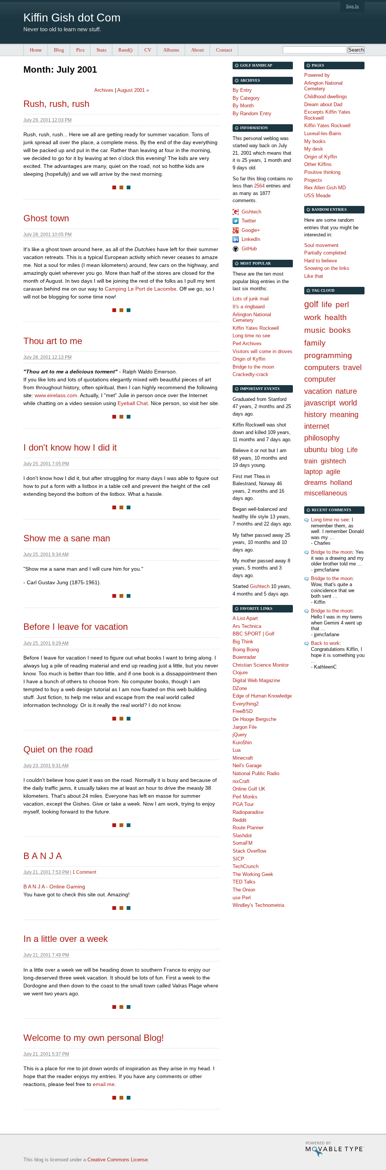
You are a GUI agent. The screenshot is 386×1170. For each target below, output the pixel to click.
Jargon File (245, 727)
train (310, 461)
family (315, 342)
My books (315, 141)
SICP (238, 859)
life (327, 304)
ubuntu (315, 449)
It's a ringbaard (249, 306)
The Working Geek (253, 874)
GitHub (249, 248)
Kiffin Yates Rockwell (327, 125)
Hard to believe (320, 261)
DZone (240, 688)
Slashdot (242, 835)
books (340, 330)
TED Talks (244, 882)
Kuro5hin (242, 742)
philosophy (322, 438)
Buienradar (244, 657)
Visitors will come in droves (263, 351)
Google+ (251, 230)
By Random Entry (252, 113)
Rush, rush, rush (56, 104)
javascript (320, 403)
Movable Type (335, 1149)
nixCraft (241, 781)
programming (328, 355)
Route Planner (248, 827)
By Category (246, 98)
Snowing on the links (326, 268)
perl (342, 304)
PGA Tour (243, 804)
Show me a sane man (66, 538)
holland (341, 482)
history (315, 414)
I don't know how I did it (70, 447)
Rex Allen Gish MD (325, 187)
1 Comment (84, 872)
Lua (236, 750)
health (336, 317)
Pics (80, 50)
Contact (224, 50)
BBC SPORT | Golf (253, 634)
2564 (259, 186)
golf (311, 304)
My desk (313, 149)
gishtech (333, 461)
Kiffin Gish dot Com (72, 17)
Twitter (249, 221)
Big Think (243, 641)
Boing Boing (246, 649)
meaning (344, 414)
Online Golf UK (249, 789)
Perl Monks (245, 797)
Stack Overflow (249, 851)
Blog (59, 50)
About (197, 50)
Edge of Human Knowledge (262, 696)
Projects (313, 180)
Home (36, 50)
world (348, 403)
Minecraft (243, 758)
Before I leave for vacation (75, 627)
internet (316, 426)
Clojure (240, 672)
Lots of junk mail (251, 299)
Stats (101, 50)
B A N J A (42, 856)
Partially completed (325, 253)
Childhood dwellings (325, 96)
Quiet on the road (58, 749)
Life (352, 450)
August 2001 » (133, 90)
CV (147, 50)
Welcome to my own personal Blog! (93, 1038)
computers (322, 367)
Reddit (240, 820)
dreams (315, 482)
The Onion (244, 890)
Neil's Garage (247, 765)
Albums (171, 50)
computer (320, 379)
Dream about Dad (323, 104)
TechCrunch (246, 866)
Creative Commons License (117, 1159)
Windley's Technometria (258, 905)
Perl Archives (247, 343)
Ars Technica (247, 626)
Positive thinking (322, 172)
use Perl (242, 897)
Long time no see (330, 520)
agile (333, 471)
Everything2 (246, 704)
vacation (318, 391)
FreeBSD (243, 711)
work (312, 317)
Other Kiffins (318, 164)
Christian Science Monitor (261, 665)
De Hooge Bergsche (254, 719)
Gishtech (251, 212)
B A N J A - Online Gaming (54, 887)
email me (104, 1084)
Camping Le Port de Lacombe (140, 289)
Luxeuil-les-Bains (323, 133)
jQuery (240, 734)
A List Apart (245, 618)
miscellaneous (325, 493)
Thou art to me (52, 341)
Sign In (352, 6)
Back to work (325, 643)
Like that (313, 276)
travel (352, 367)
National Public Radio (256, 773)
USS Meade (317, 195)
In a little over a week (65, 939)
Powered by (317, 75)
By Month (243, 105)
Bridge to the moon (331, 552)
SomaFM (243, 843)
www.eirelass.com (56, 395)
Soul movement (321, 245)
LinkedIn (251, 239)
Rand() (125, 50)
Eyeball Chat (133, 403)
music (315, 330)
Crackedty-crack (250, 374)
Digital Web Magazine (256, 680)
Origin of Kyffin (320, 157)
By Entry (242, 90)
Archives (103, 90)
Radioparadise (248, 812)
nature (346, 391)
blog (337, 450)
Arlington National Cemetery (323, 86)
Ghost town (46, 218)
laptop (313, 471)
